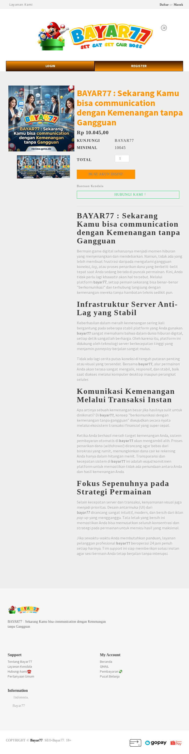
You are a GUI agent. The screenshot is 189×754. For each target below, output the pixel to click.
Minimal (87, 148)
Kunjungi (88, 140)
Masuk (178, 4)
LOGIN (50, 66)
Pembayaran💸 (111, 671)
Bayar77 (36, 740)
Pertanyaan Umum (21, 676)
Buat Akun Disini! (106, 174)
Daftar (164, 4)
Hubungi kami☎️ (19, 671)
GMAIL (104, 666)
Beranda (106, 661)
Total (84, 160)
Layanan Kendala (20, 666)
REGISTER (139, 66)
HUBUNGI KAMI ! (129, 194)
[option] (41, 118)
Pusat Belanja (110, 676)
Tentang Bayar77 (20, 661)
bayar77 (100, 282)
